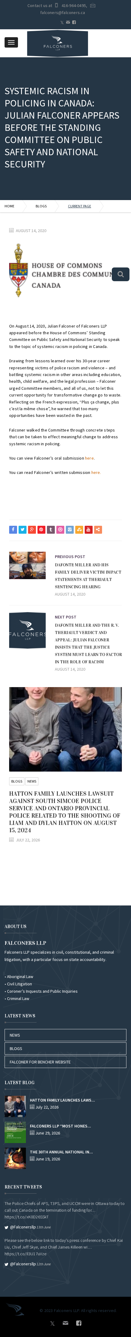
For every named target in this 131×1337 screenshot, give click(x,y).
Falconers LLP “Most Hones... (60, 1126)
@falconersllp (23, 1227)
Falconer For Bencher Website (40, 1062)
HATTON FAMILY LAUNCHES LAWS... (62, 1100)
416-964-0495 (74, 5)
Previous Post (70, 556)
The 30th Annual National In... (61, 1152)
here (89, 458)
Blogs (41, 206)
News (31, 781)
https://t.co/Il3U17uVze (26, 1253)
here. (96, 472)
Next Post (65, 617)
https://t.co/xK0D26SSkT (27, 1217)
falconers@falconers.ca (62, 12)
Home (9, 206)
